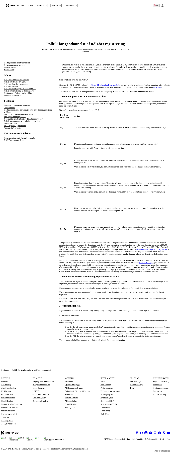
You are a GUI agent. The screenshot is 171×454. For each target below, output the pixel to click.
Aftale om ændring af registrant (16, 79)
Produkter (40, 6)
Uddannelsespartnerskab (110, 391)
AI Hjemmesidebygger (74, 388)
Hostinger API (70, 407)
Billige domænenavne (41, 385)
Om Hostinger (135, 381)
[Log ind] (162, 5)
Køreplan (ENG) (107, 401)
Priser (30, 5)
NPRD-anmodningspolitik (114, 439)
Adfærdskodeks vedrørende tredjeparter (19, 138)
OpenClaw (5, 417)
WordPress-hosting (8, 388)
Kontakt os (157, 391)
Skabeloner (69, 394)
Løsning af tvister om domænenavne (18, 114)
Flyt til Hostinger (71, 404)
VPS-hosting (6, 391)
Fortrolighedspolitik (135, 439)
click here (157, 87)
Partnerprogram (107, 388)
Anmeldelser (106, 385)
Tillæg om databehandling (14, 95)
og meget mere (58, 439)
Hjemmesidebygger (72, 385)
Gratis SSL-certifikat (41, 394)
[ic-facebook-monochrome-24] (141, 432)
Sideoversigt (105, 411)
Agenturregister (107, 398)
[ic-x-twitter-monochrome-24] (150, 432)
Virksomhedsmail (8, 398)
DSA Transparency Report (14, 140)
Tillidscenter (105, 407)
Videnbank (157, 385)
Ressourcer (70, 6)
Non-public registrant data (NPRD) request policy (23, 119)
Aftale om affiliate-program (15, 82)
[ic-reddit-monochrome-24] (159, 432)
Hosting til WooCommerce (11, 404)
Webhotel (5, 381)
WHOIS (36, 391)
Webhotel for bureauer (10, 407)
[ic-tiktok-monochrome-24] (163, 432)
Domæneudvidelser (40, 401)
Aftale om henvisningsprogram (16, 84)
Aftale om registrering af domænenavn (19, 91)
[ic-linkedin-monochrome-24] (136, 432)
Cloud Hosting (7, 401)
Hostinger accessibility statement (17, 63)
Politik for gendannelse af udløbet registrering (22, 121)
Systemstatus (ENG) (109, 404)
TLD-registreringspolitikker (15, 126)
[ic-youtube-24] (154, 432)
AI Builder (69, 381)
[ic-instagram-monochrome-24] (145, 432)
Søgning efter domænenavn (43, 381)
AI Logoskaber (71, 401)
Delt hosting (6, 385)
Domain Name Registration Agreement (151, 249)
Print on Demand (71, 398)
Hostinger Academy (161, 388)
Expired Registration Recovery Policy (106, 85)
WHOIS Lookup (145, 263)
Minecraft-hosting (8, 411)
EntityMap (105, 414)
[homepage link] (15, 5)
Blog (132, 388)
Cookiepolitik (9, 108)
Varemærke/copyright (12, 128)
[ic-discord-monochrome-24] (168, 432)
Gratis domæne (39, 388)
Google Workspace (8, 424)
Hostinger (5, 370)
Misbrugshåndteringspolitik (15, 117)
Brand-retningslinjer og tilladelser (17, 105)
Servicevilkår (9, 69)
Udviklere (54, 6)
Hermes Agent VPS (9, 414)
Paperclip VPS (7, 420)
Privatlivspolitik (10, 67)
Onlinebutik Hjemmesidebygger (77, 391)
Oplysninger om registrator (14, 65)
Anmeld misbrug (159, 394)
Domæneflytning (39, 398)
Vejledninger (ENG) (161, 381)
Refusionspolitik (10, 123)
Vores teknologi (136, 385)
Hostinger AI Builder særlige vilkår (18, 93)
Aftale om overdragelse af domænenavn (20, 88)
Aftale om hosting (11, 86)
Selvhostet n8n (7, 394)
